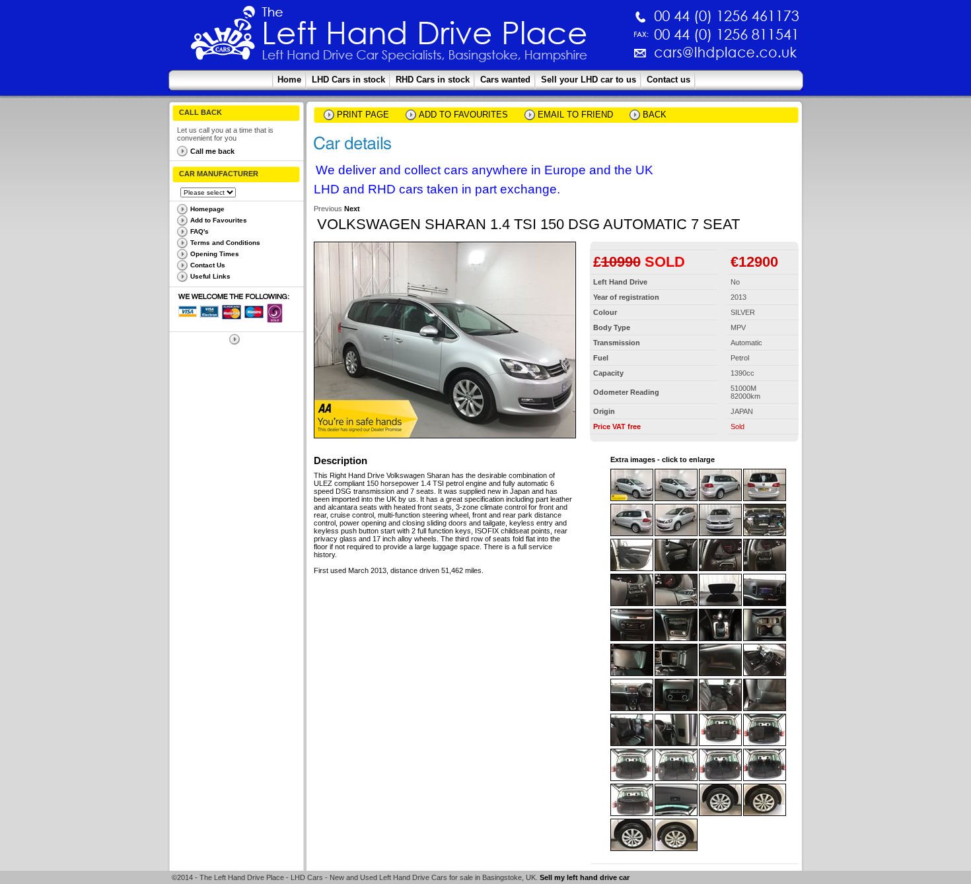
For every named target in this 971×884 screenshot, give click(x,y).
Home (289, 80)
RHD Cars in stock (433, 80)
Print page (363, 114)
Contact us (668, 80)
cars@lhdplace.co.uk (587, 58)
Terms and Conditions (225, 242)
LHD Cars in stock (348, 80)
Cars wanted (505, 80)
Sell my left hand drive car (584, 877)
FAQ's (199, 231)
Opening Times (214, 253)
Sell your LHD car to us (588, 80)
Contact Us (207, 265)
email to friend (575, 114)
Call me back (212, 151)
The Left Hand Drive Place (223, 37)
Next (352, 209)
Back (654, 114)
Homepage (207, 209)
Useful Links (210, 276)
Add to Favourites (218, 220)
